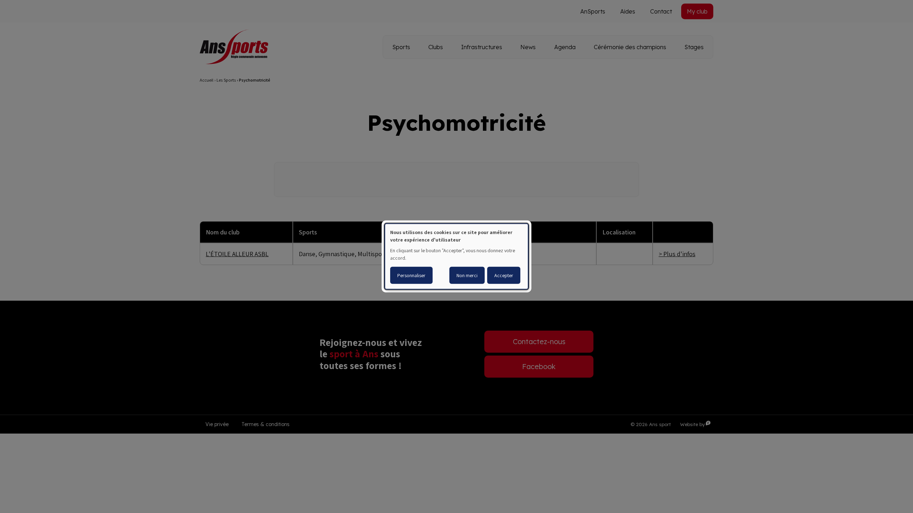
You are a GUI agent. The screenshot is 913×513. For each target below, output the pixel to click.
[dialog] (456, 256)
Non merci (467, 275)
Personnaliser (411, 275)
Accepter (503, 275)
